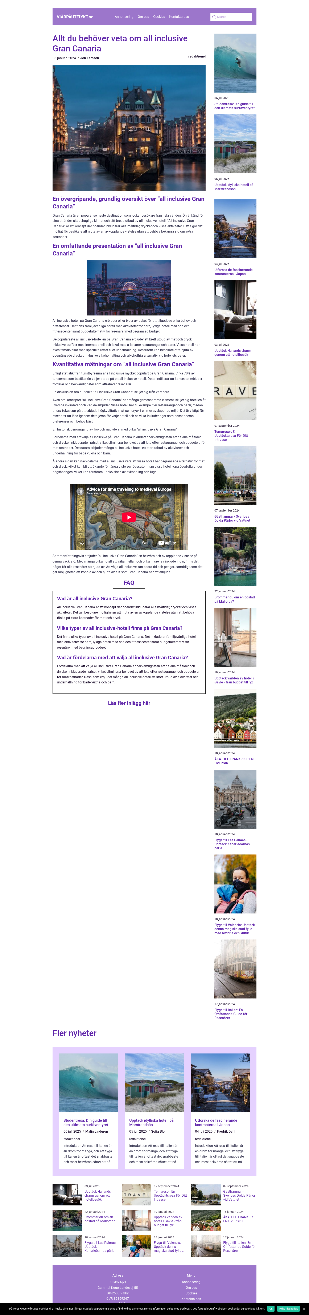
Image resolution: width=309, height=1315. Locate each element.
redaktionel (197, 56)
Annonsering (124, 17)
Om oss (143, 17)
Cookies (159, 17)
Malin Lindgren (96, 1131)
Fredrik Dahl (226, 1131)
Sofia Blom (159, 1131)
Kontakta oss (179, 17)
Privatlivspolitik (288, 1308)
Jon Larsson (89, 58)
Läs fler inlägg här (129, 703)
